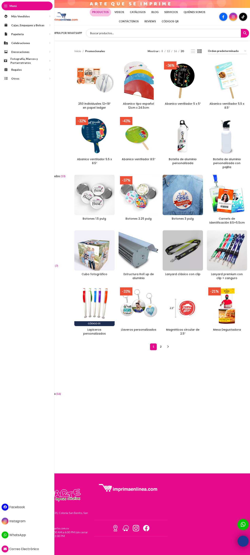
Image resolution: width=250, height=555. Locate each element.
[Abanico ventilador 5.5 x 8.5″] (227, 80)
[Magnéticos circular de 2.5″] (183, 306)
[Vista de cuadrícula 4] (199, 51)
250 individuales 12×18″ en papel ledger (94, 106)
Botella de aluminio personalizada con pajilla (227, 163)
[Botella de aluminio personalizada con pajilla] (227, 136)
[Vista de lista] (193, 51)
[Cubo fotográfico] (94, 250)
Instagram (16, 521)
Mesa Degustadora (227, 330)
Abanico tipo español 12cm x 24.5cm (138, 106)
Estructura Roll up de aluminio (139, 276)
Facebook (16, 507)
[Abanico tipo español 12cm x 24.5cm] (139, 80)
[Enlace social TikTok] (243, 17)
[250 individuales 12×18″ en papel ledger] (94, 80)
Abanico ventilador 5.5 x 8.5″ (226, 106)
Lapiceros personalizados (94, 332)
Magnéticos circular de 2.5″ (182, 332)
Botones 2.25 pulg (138, 219)
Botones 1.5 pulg (94, 219)
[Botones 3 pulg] (183, 195)
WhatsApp (17, 535)
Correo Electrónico (23, 549)
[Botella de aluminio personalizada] (183, 136)
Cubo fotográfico (94, 274)
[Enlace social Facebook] (223, 17)
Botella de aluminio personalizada (183, 161)
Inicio (77, 51)
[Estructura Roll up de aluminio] (139, 250)
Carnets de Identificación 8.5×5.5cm (227, 221)
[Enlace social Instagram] (233, 17)
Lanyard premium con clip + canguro (227, 276)
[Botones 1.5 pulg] (94, 195)
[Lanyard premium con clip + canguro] (227, 250)
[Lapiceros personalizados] (94, 306)
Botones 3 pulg (183, 219)
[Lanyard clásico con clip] (183, 250)
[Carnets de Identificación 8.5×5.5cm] (227, 195)
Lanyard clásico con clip (182, 274)
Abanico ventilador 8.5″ (138, 159)
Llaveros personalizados (138, 330)
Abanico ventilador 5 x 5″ (183, 104)
